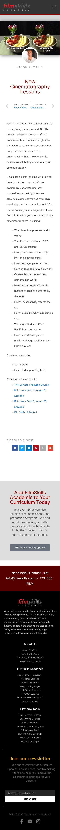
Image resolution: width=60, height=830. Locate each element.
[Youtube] (30, 821)
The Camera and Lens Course (31, 384)
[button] (54, 7)
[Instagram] (38, 821)
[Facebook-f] (21, 821)
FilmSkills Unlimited (25, 412)
